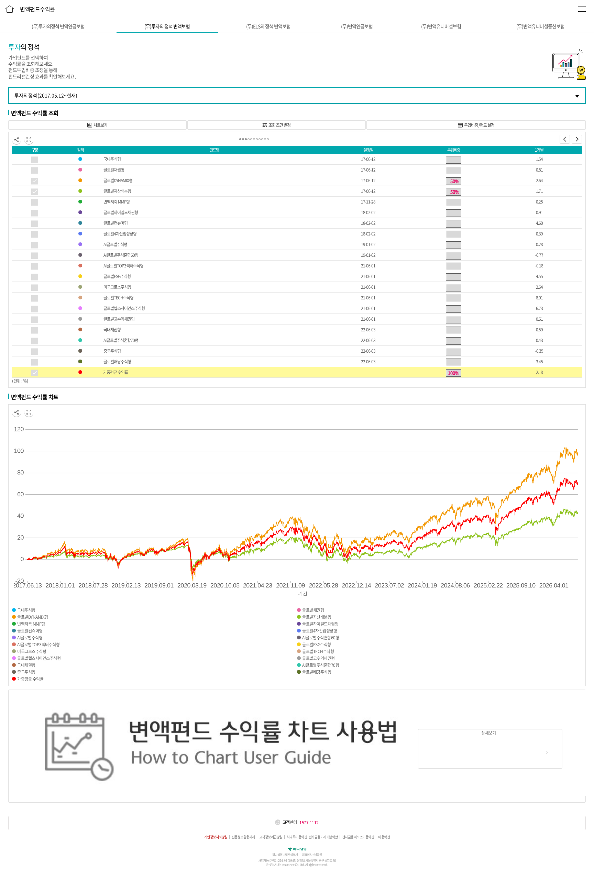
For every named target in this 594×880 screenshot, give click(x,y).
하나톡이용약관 (297, 837)
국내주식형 (112, 159)
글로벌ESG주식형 (117, 276)
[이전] (565, 139)
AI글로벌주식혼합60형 (120, 255)
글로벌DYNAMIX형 (117, 180)
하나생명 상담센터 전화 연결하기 (277, 822)
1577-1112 (309, 823)
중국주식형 (112, 351)
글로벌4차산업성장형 (119, 234)
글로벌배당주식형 (117, 362)
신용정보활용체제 (243, 837)
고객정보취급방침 (271, 837)
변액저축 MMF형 (116, 202)
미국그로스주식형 (117, 287)
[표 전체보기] (28, 139)
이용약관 (384, 837)
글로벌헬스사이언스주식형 (124, 308)
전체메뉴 (581, 8)
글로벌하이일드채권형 (120, 212)
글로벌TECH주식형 (118, 298)
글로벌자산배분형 (117, 191)
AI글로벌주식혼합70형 (120, 340)
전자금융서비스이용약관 (358, 837)
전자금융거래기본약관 (323, 837)
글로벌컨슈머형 (115, 223)
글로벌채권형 (113, 170)
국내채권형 (112, 330)
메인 (9, 8)
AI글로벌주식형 (115, 244)
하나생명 (297, 848)
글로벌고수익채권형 (118, 319)
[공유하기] (16, 139)
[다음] (577, 139)
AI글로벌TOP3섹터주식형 (123, 266)
